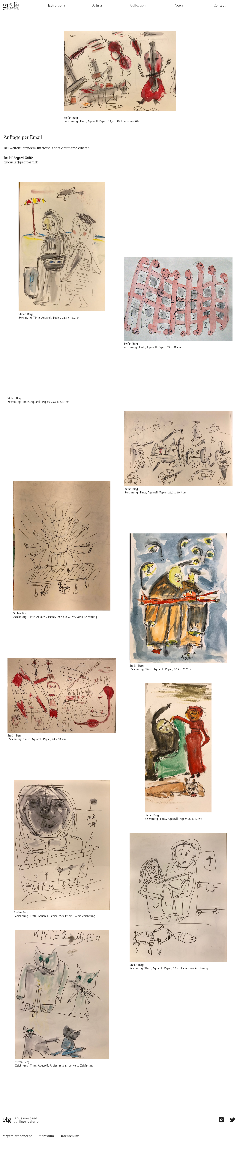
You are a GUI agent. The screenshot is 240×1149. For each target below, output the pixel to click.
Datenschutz (69, 1136)
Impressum (46, 1136)
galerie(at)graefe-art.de (21, 163)
